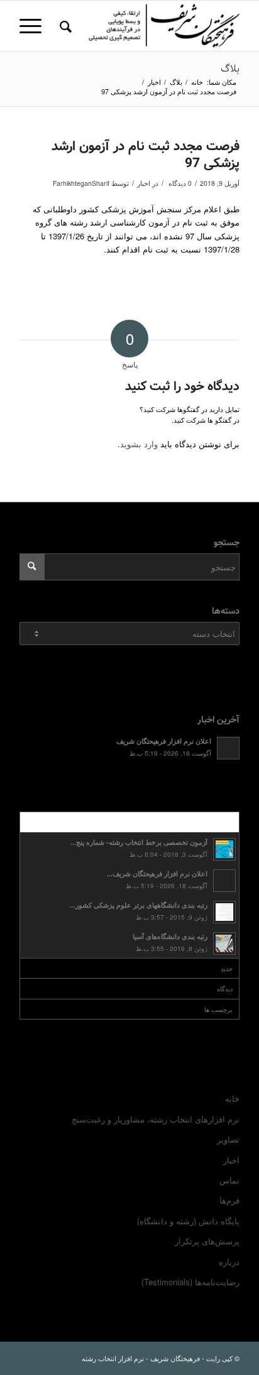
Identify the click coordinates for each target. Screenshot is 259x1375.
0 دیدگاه (179, 183)
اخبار (143, 183)
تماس (229, 1180)
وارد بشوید (139, 444)
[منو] (34, 26)
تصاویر (228, 1139)
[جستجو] (64, 26)
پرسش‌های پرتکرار (207, 1241)
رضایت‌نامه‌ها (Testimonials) (190, 1282)
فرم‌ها (229, 1200)
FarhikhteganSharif (81, 183)
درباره (229, 1262)
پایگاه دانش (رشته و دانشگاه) (188, 1221)
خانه (232, 1098)
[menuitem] (64, 26)
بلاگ (230, 69)
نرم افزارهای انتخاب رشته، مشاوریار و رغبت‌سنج (156, 1119)
